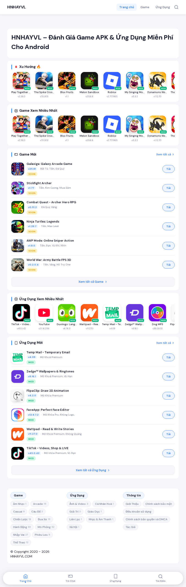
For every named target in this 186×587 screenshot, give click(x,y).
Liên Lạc (75, 519)
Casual (18, 511)
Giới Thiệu (132, 504)
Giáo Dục (95, 511)
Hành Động (22, 527)
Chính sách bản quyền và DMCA (146, 519)
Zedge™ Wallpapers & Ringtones (50, 371)
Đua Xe (44, 519)
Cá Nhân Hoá (104, 504)
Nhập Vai (20, 535)
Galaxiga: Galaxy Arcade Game (49, 164)
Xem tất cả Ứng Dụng (91, 470)
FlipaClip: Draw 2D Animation (48, 391)
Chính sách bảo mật (158, 504)
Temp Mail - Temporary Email (48, 352)
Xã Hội (74, 527)
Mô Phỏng (46, 527)
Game (144, 7)
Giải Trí (75, 511)
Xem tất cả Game (90, 282)
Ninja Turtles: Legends (43, 221)
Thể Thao (20, 542)
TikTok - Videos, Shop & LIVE (48, 448)
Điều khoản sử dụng (138, 511)
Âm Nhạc (19, 504)
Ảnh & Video (78, 504)
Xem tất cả (163, 154)
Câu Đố (37, 511)
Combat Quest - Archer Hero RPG (51, 202)
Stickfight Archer (39, 183)
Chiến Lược (22, 519)
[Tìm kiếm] (176, 7)
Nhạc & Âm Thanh (101, 519)
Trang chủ (126, 7)
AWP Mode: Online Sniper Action (50, 241)
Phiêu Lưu (42, 535)
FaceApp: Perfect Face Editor (48, 410)
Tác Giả (130, 527)
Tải (168, 169)
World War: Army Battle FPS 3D (49, 260)
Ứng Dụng (163, 7)
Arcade (39, 504)
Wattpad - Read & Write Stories (50, 429)
